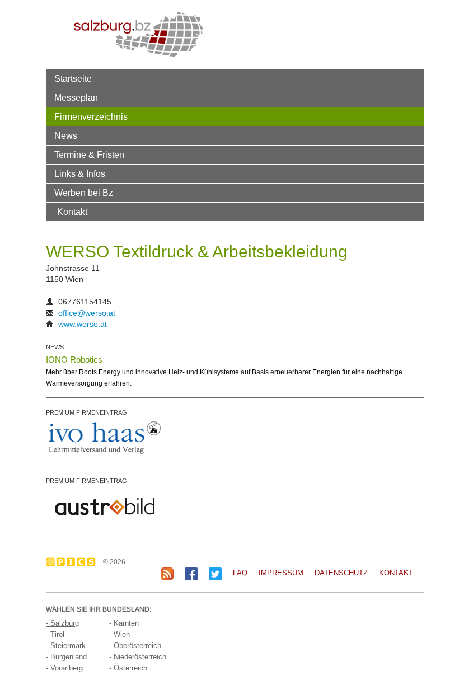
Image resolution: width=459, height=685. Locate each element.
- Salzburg (62, 623)
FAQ (240, 573)
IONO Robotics (74, 359)
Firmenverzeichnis (91, 116)
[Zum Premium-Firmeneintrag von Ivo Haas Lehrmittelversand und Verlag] (104, 437)
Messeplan (76, 97)
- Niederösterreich (137, 657)
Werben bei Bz (83, 192)
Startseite (73, 78)
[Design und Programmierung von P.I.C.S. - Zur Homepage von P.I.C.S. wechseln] (73, 562)
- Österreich (128, 668)
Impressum (281, 573)
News (65, 135)
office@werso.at (86, 312)
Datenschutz (341, 573)
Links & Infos (79, 173)
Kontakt (72, 212)
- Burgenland (66, 657)
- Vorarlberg (64, 668)
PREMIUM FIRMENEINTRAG (86, 412)
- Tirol (55, 634)
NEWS (55, 347)
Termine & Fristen (89, 154)
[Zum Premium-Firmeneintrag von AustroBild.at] (104, 505)
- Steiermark (66, 645)
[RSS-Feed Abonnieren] (167, 573)
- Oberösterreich (135, 645)
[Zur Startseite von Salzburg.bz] (138, 34)
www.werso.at (82, 324)
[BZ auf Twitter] (215, 573)
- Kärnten (124, 623)
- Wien (119, 634)
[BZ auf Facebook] (191, 573)
